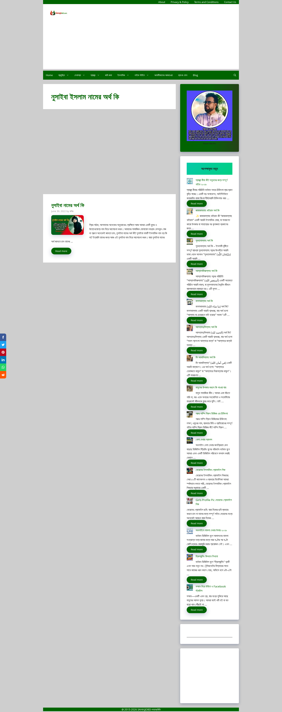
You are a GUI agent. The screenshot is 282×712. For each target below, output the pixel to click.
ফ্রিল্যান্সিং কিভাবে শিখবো (207, 556)
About (161, 2)
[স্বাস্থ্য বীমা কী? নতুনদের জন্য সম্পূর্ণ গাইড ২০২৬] (190, 181)
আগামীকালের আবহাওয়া (163, 75)
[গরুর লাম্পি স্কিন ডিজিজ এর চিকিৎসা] (190, 415)
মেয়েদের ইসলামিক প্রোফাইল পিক (210, 470)
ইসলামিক (121, 75)
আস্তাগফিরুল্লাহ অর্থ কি (206, 271)
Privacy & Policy (180, 2)
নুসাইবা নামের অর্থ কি (67, 205)
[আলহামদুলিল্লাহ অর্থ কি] (190, 328)
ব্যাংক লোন (182, 75)
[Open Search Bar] (235, 75)
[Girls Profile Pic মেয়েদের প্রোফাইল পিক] (190, 501)
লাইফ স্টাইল (140, 75)
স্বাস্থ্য (93, 75)
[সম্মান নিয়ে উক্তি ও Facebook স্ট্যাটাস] (190, 588)
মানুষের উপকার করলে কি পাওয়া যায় (211, 387)
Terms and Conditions (206, 2)
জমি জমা (108, 75)
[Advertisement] (141, 46)
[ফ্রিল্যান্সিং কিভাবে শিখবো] (190, 558)
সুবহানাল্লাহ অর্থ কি (204, 240)
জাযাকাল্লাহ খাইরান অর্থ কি (207, 210)
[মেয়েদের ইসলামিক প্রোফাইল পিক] (190, 471)
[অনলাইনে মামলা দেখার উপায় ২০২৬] (190, 531)
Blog (195, 75)
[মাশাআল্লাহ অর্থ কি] (190, 302)
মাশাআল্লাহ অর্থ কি (204, 301)
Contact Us (230, 2)
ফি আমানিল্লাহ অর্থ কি (205, 357)
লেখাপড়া (77, 75)
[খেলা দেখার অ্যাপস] (190, 441)
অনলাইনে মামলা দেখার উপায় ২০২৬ (211, 530)
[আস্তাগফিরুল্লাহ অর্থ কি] (190, 272)
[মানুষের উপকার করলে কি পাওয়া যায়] (190, 389)
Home (49, 75)
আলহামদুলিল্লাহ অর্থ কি (206, 327)
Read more (61, 251)
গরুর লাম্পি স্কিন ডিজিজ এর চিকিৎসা (212, 413)
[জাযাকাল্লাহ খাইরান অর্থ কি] (190, 212)
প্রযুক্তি (61, 75)
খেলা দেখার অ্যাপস (204, 439)
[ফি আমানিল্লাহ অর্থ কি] (190, 359)
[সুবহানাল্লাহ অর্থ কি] (190, 242)
